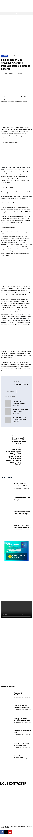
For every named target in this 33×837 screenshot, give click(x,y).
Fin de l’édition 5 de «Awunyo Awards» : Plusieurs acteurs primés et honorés (15, 64)
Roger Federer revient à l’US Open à (22, 731)
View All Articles (10, 391)
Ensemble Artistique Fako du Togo (22, 499)
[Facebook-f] (2, 832)
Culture (4, 55)
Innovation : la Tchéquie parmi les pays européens (22, 706)
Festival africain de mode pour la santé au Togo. (22, 513)
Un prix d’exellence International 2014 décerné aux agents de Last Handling (22, 485)
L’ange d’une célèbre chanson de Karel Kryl (20, 757)
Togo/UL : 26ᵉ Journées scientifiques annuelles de (22, 719)
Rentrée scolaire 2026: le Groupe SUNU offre (21, 744)
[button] (16, 13)
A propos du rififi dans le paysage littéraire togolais (22, 526)
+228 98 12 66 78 (5, 818)
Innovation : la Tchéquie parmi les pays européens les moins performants (20, 410)
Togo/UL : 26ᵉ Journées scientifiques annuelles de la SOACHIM (20, 419)
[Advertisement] (16, 34)
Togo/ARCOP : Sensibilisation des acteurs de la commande (22, 694)
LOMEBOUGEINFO (9, 73)
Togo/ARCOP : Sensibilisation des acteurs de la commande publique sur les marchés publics (20, 402)
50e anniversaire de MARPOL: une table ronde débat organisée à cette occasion (19, 440)
